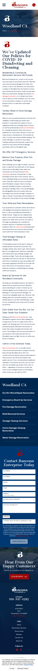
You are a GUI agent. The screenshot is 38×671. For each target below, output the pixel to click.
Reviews (19, 634)
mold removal (20, 227)
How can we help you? (10, 505)
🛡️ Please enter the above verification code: (17, 521)
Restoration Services (19, 628)
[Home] (19, 5)
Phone (5, 482)
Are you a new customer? (11, 499)
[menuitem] (19, 392)
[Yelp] (21, 650)
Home (19, 625)
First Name (6, 471)
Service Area (19, 631)
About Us (19, 641)
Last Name (6, 476)
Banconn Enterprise (27, 128)
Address (6, 493)
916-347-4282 (19, 599)
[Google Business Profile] (17, 650)
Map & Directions (19, 616)
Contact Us (19, 638)
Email (5, 488)
